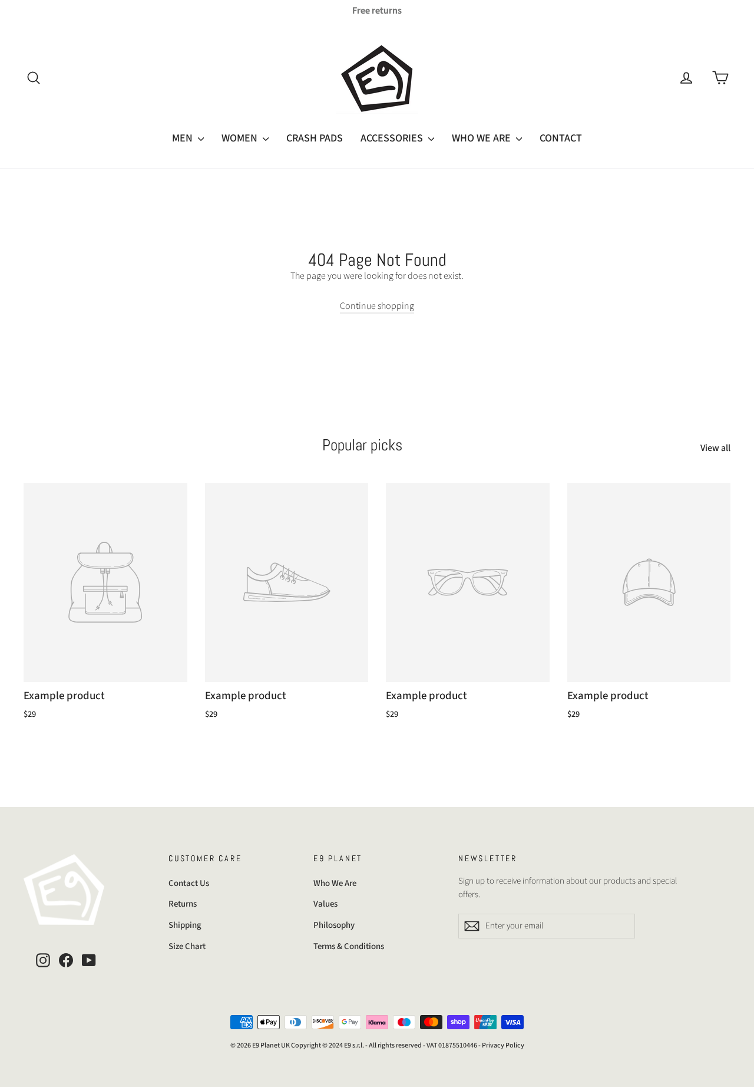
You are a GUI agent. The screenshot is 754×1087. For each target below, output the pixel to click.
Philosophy (334, 925)
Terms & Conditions (348, 946)
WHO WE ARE (482, 138)
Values (325, 904)
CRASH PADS (314, 138)
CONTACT (561, 138)
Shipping (184, 925)
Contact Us (188, 883)
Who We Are (334, 883)
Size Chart (187, 946)
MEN (183, 138)
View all (715, 448)
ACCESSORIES (393, 138)
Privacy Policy (503, 1045)
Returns (182, 904)
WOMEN (240, 138)
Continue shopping (377, 305)
